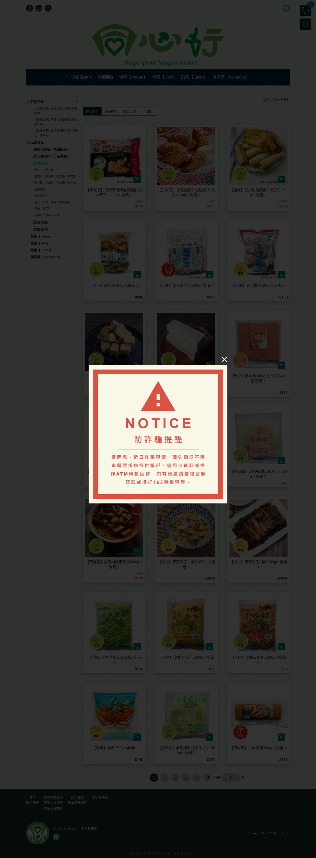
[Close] (224, 359)
